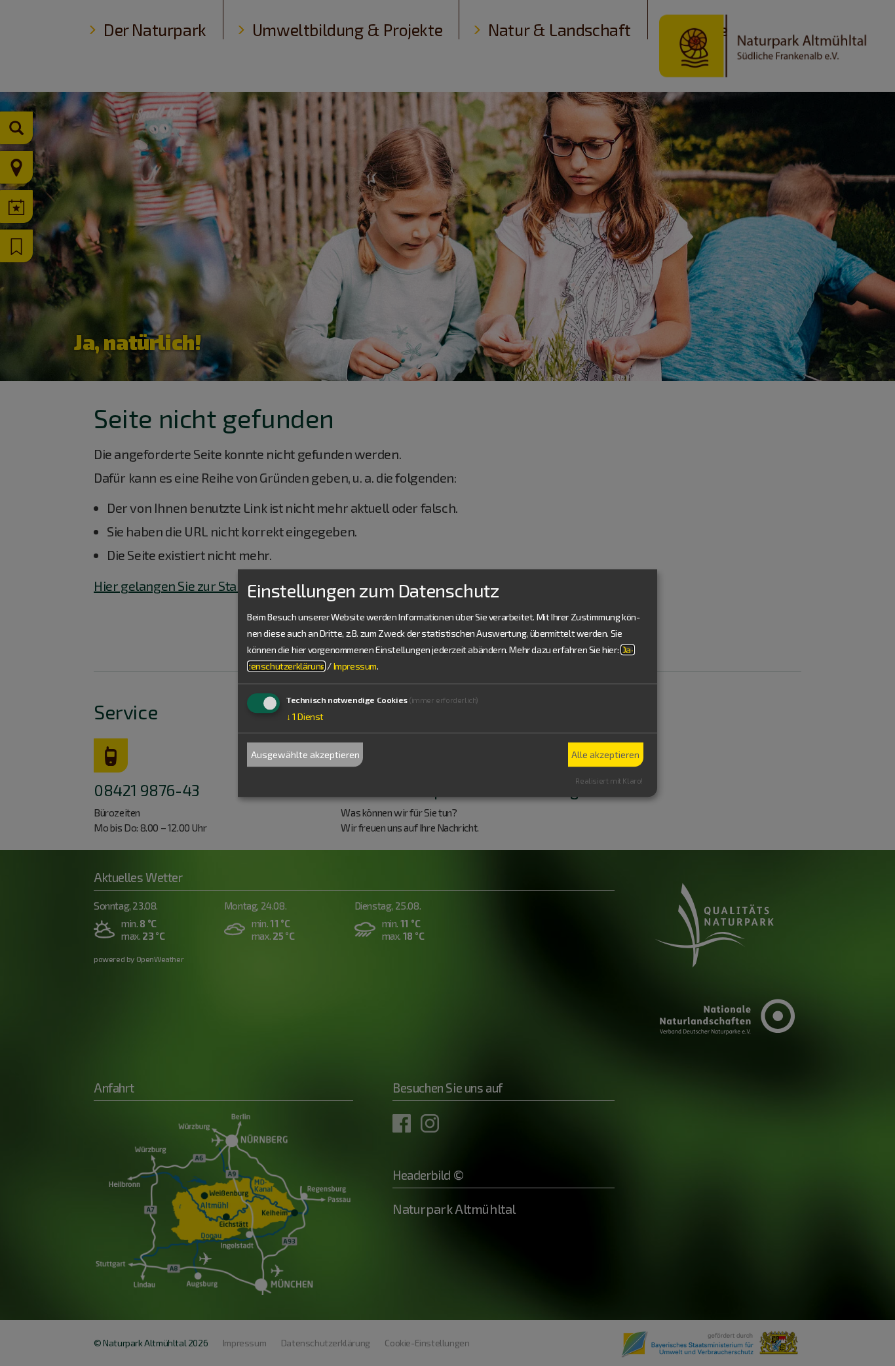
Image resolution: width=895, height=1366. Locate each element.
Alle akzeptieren (605, 754)
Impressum (355, 666)
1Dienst (305, 717)
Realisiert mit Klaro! (609, 780)
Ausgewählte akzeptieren (305, 754)
